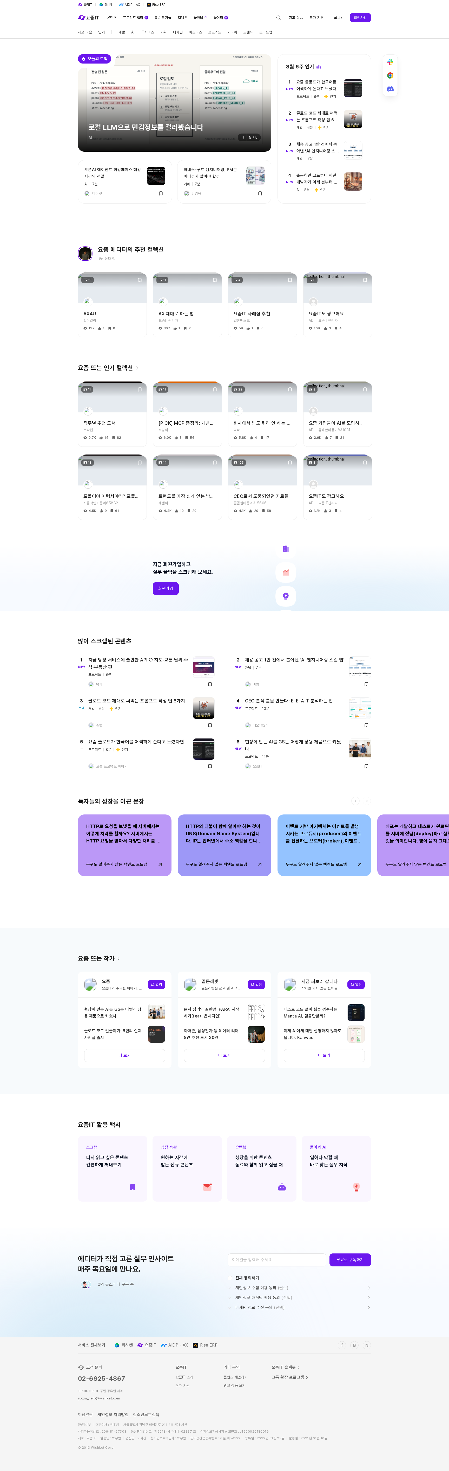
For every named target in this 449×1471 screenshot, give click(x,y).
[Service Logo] (88, 17)
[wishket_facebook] (342, 1345)
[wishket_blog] (354, 1345)
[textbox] (277, 1260)
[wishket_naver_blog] (367, 1345)
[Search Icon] (278, 18)
